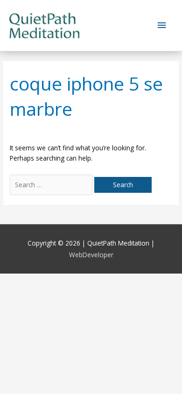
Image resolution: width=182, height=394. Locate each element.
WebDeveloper (91, 254)
